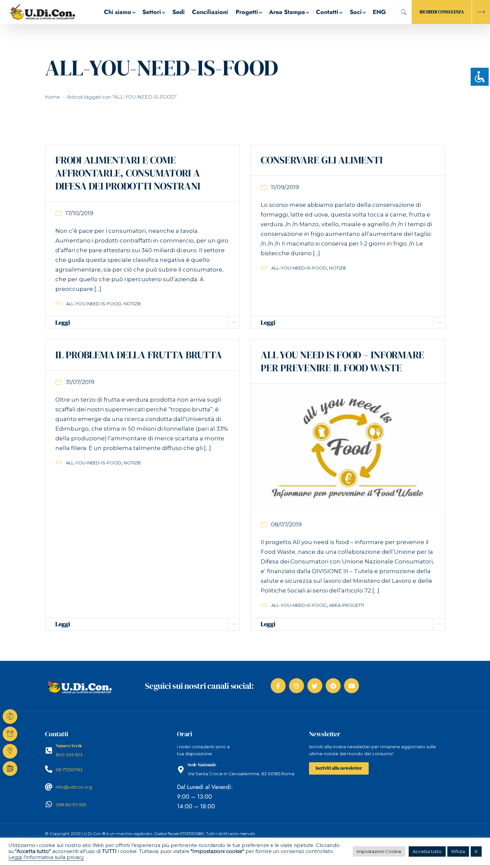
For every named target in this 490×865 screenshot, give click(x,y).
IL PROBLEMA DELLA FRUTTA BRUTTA (138, 355)
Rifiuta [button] (458, 851)
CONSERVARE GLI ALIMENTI (321, 160)
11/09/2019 (285, 187)
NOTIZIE (132, 303)
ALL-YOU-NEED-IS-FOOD (93, 303)
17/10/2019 (79, 213)
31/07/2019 (80, 382)
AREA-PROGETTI (346, 605)
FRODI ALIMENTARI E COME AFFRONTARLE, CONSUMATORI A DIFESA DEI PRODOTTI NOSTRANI (127, 173)
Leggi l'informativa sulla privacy (46, 857)
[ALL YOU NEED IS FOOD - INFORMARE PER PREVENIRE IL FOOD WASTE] (348, 448)
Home (52, 97)
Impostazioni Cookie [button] (379, 851)
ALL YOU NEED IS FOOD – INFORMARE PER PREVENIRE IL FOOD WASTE (342, 361)
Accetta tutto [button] (427, 851)
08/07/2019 (286, 524)
